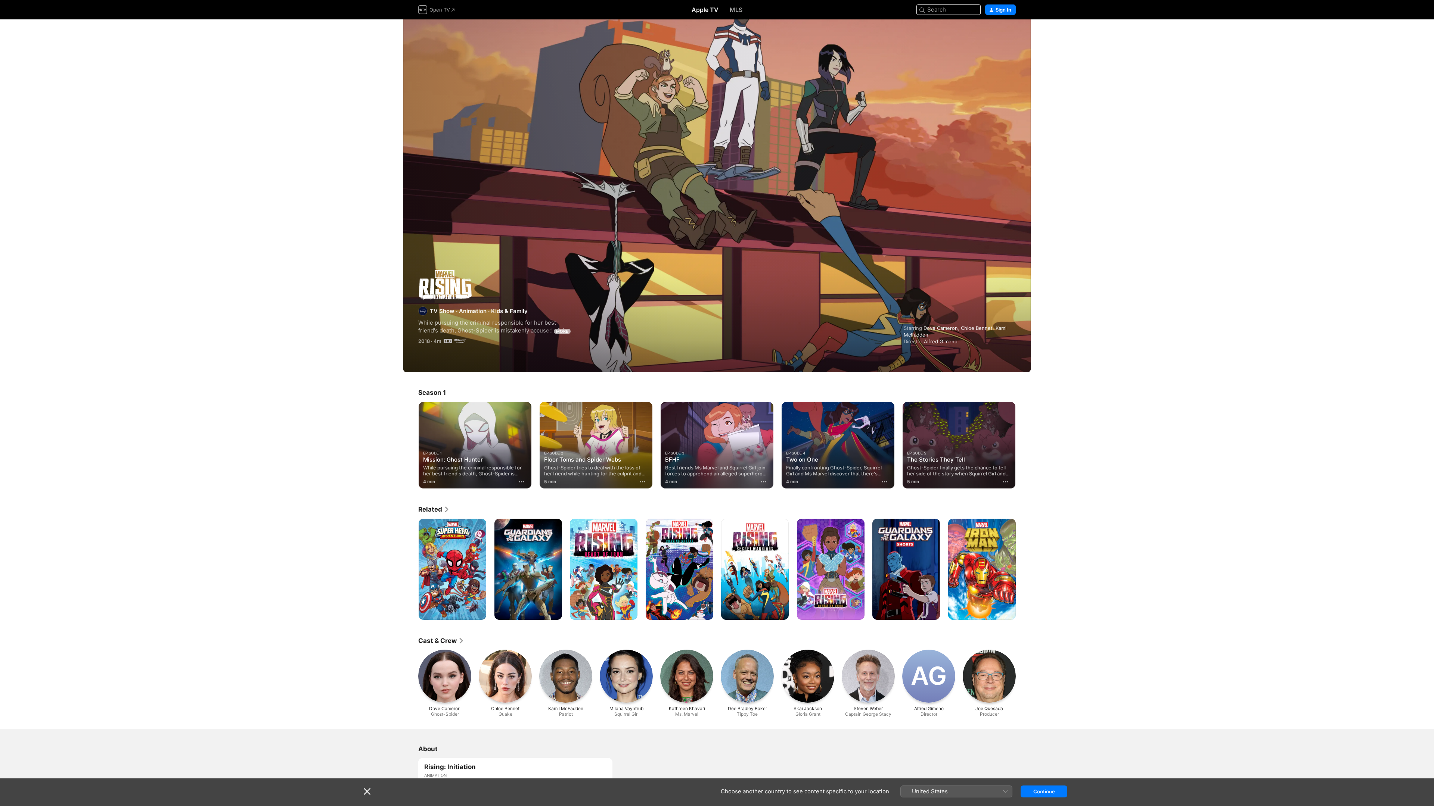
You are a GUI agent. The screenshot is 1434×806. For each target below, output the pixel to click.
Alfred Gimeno (940, 341)
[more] (521, 482)
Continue (1044, 791)
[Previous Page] (411, 445)
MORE (562, 331)
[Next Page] (1023, 445)
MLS (736, 9)
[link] (434, 509)
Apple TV (705, 9)
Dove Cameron (941, 328)
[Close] (367, 791)
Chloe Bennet (977, 328)
